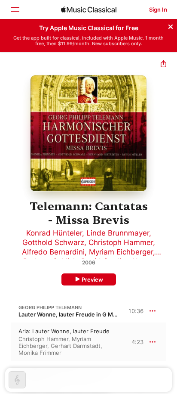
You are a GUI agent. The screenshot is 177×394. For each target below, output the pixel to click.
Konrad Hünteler (54, 233)
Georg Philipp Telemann (50, 307)
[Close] (170, 25)
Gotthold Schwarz (53, 242)
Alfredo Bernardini (53, 252)
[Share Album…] (163, 65)
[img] (88, 9)
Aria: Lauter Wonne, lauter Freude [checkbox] (64, 331)
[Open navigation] (14, 9)
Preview (92, 279)
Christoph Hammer (120, 242)
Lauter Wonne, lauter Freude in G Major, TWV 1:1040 (88, 314)
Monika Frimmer (39, 352)
